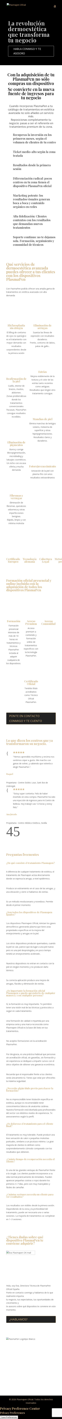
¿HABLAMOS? (18, 1319)
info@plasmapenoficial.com (32, 1376)
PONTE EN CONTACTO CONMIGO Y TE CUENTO (25, 718)
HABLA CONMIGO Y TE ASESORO (27, 51)
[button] (9, 835)
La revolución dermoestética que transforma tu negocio (29, 31)
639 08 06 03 (36, 1358)
